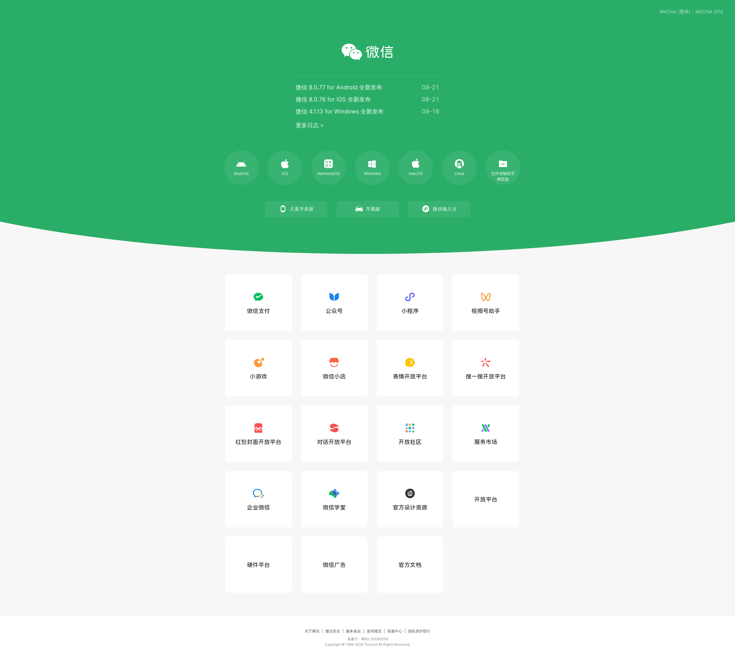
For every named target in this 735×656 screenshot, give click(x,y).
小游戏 (258, 376)
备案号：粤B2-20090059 (367, 639)
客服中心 (394, 631)
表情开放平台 (410, 376)
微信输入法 (445, 209)
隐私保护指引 (419, 631)
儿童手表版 (302, 209)
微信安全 (332, 631)
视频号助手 (485, 311)
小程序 (410, 311)
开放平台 (485, 499)
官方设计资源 (410, 507)
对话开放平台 (334, 442)
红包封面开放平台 (258, 442)
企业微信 (258, 507)
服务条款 (353, 631)
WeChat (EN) (709, 11)
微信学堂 (334, 507)
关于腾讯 (312, 631)
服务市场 (485, 442)
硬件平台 (258, 565)
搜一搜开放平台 (486, 376)
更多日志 (307, 125)
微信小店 (334, 376)
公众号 (334, 311)
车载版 (373, 209)
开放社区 (410, 442)
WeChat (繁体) (674, 11)
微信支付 (258, 311)
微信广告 (334, 565)
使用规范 (374, 631)
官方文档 (410, 565)
